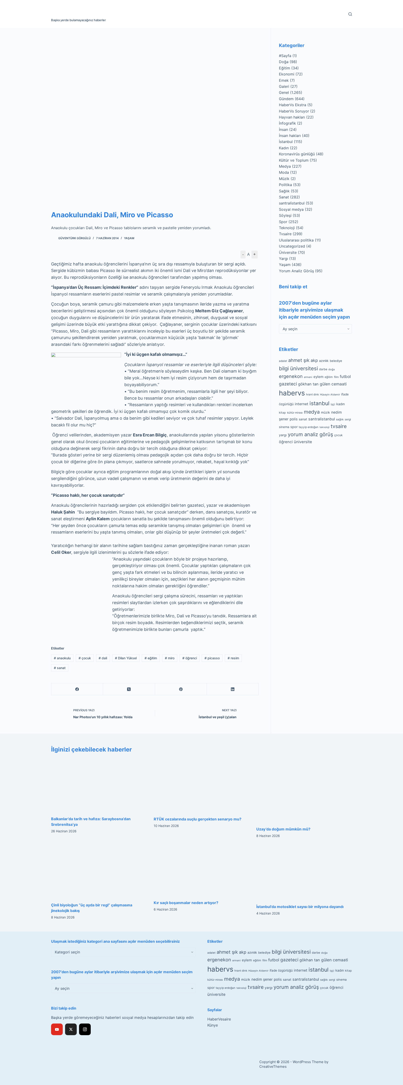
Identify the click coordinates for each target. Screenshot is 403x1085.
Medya (285, 166)
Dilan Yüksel (126, 658)
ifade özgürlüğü (281, 970)
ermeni (308, 377)
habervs (292, 393)
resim (233, 658)
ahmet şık (298, 360)
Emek (284, 80)
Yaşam (129, 238)
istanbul (319, 403)
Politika (285, 184)
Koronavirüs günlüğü (297, 154)
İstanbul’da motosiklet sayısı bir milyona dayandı (300, 906)
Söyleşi (285, 215)
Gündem (286, 98)
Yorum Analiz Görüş (296, 271)
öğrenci (189, 658)
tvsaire (339, 426)
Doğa (283, 61)
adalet (283, 361)
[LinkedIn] (233, 689)
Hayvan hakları (292, 117)
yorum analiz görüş (310, 434)
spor (294, 427)
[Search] (350, 14)
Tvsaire (285, 233)
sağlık (340, 419)
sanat (60, 668)
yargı (283, 435)
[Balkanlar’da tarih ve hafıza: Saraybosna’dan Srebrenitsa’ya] (99, 784)
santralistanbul (292, 203)
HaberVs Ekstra (292, 104)
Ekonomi (286, 74)
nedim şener (262, 979)
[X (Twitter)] (129, 689)
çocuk (85, 658)
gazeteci (288, 384)
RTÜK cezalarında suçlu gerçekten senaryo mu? (197, 819)
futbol (345, 376)
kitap (282, 412)
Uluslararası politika (296, 240)
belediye (336, 361)
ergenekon (291, 376)
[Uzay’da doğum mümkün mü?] (304, 790)
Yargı (283, 258)
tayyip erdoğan (308, 427)
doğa (331, 369)
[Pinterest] (181, 689)
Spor (283, 221)
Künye (212, 1025)
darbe (323, 369)
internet (301, 404)
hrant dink (312, 394)
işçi (333, 404)
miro (169, 658)
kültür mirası (295, 412)
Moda (284, 172)
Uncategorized (292, 246)
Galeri (284, 86)
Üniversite (288, 252)
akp (314, 360)
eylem (318, 376)
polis (294, 419)
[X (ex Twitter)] (71, 1029)
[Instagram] (85, 1029)
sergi (348, 419)
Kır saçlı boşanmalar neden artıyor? (186, 902)
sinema (284, 427)
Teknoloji (287, 227)
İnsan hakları (290, 135)
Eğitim (284, 68)
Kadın (284, 148)
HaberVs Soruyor (294, 111)
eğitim (151, 658)
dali (103, 658)
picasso (212, 658)
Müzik (284, 178)
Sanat (284, 197)
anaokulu (62, 658)
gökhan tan (308, 384)
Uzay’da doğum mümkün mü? (283, 829)
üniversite (303, 441)
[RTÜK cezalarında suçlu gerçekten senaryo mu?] (201, 785)
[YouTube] (57, 1029)
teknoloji (325, 427)
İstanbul (286, 141)
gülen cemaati (333, 383)
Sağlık (284, 191)
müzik (325, 412)
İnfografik (287, 123)
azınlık (324, 361)
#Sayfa (285, 55)
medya (312, 412)
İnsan (283, 129)
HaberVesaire (219, 1019)
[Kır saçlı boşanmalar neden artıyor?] (201, 870)
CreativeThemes (273, 1066)
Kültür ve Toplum (294, 160)
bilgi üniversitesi (298, 368)
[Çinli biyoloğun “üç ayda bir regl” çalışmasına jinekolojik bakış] (99, 871)
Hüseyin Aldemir (330, 394)
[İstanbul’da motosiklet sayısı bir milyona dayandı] (304, 872)
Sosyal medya (291, 209)
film (336, 377)
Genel (284, 92)
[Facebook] (77, 689)
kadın (340, 404)
